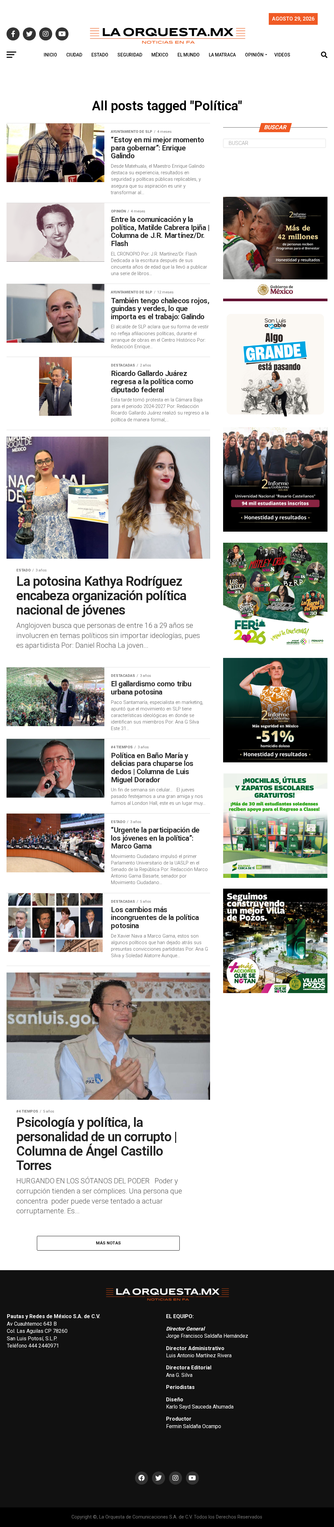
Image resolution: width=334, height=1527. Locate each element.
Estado (99, 54)
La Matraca (222, 54)
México (159, 54)
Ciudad (74, 54)
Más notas (108, 1242)
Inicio (50, 54)
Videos (282, 54)
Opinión (254, 54)
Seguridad (129, 54)
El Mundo (188, 54)
